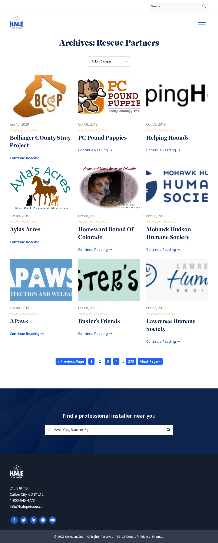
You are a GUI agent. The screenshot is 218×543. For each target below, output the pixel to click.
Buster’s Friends (99, 321)
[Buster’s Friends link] (109, 280)
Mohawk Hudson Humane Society (168, 233)
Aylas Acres (25, 229)
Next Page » (150, 361)
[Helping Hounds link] (177, 96)
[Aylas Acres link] (41, 188)
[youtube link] (52, 520)
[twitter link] (23, 520)
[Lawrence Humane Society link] (177, 280)
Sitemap (157, 536)
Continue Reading (25, 158)
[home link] (16, 476)
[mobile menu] (201, 22)
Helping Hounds (167, 137)
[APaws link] (41, 280)
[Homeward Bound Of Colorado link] (109, 188)
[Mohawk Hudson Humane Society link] (177, 188)
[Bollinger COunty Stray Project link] (41, 96)
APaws (19, 321)
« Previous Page (71, 361)
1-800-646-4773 (22, 500)
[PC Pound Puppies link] (109, 96)
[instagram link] (43, 520)
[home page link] (83, 22)
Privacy (145, 536)
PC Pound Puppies (102, 137)
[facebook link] (14, 520)
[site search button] (204, 6)
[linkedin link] (33, 520)
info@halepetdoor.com (27, 506)
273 (131, 361)
